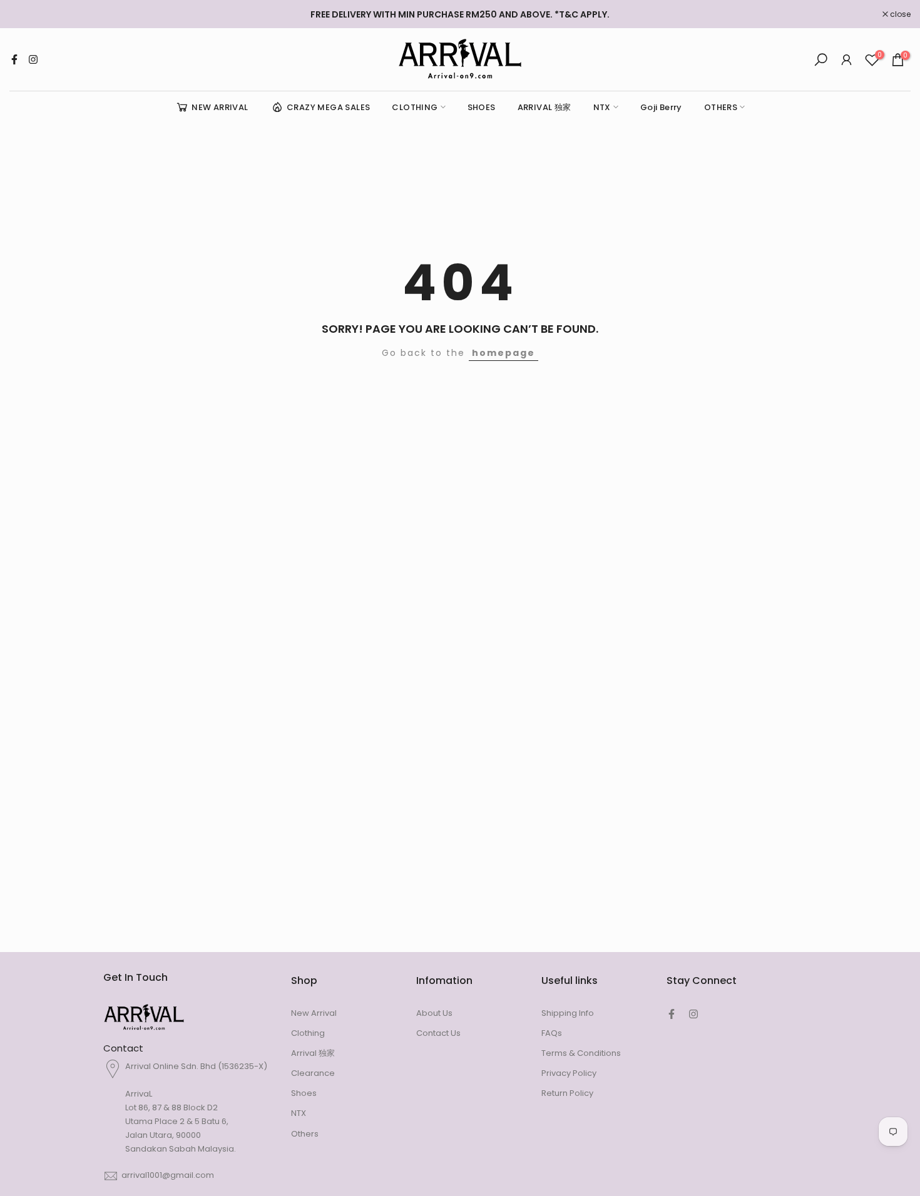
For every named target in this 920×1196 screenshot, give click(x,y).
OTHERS (720, 107)
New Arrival (314, 1013)
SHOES (482, 107)
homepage (503, 353)
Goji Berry (661, 107)
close (26, 14)
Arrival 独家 (313, 1053)
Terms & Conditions (581, 1053)
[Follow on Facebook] (14, 59)
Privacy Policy (568, 1073)
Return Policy (567, 1093)
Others (305, 1134)
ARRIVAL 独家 (544, 107)
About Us (434, 1013)
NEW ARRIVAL (220, 107)
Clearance (313, 1073)
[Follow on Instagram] (33, 59)
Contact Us (438, 1033)
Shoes (304, 1093)
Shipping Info (567, 1013)
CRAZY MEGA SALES (328, 107)
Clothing (308, 1033)
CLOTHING (414, 107)
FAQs (551, 1033)
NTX (602, 107)
